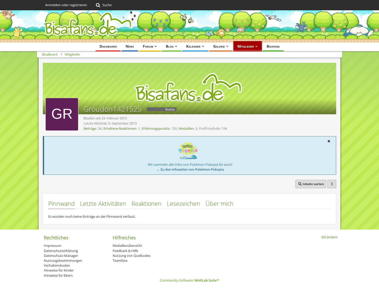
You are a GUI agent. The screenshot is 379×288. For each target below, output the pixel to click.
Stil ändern (329, 237)
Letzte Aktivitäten (103, 203)
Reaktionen (146, 203)
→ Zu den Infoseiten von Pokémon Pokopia (190, 169)
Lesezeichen (183, 203)
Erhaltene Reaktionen (119, 128)
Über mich (219, 203)
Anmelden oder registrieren (66, 5)
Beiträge (90, 128)
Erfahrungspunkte (156, 128)
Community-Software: (189, 280)
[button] (329, 141)
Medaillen (186, 128)
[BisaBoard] (189, 26)
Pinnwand (61, 203)
